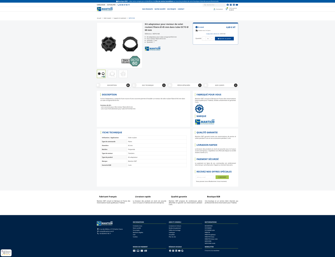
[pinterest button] (233, 5)
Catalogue (101, 5)
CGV (134, 234)
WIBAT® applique (210, 234)
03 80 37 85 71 (124, 5)
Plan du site (172, 237)
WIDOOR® (208, 241)
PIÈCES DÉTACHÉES (188, 85)
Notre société (137, 228)
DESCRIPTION (112, 85)
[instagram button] (237, 5)
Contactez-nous (137, 226)
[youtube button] (230, 5)
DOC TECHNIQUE (153, 85)
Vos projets (136, 230)
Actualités (111, 5)
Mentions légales (138, 232)
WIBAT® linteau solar (211, 239)
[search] (205, 4)
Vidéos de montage (174, 230)
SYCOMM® (208, 228)
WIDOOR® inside (210, 243)
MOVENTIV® (208, 226)
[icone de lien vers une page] (135, 250)
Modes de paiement (175, 228)
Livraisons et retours (175, 226)
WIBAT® (207, 232)
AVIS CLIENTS (225, 85)
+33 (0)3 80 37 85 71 (105, 233)
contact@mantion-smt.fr (106, 231)
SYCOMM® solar (210, 230)
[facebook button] (227, 5)
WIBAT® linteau (209, 237)
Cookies (135, 237)
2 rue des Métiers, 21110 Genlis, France (111, 229)
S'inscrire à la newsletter (212, 250)
